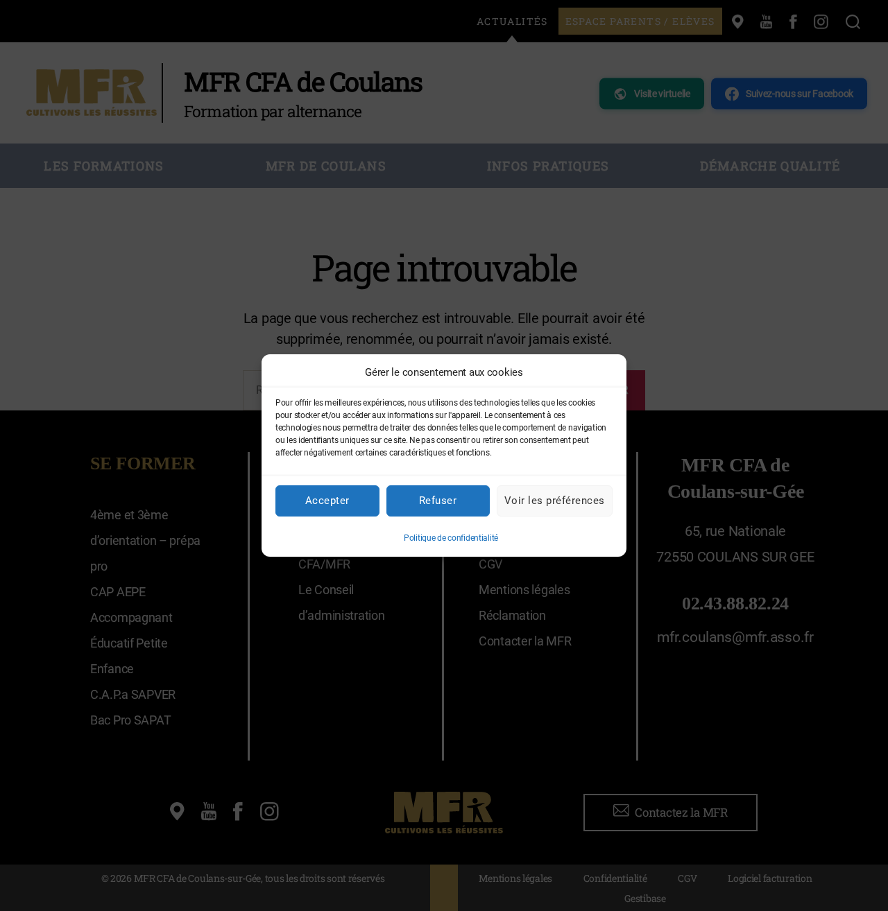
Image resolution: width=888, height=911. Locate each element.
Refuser (438, 500)
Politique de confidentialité (451, 538)
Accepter (327, 500)
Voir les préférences (554, 500)
